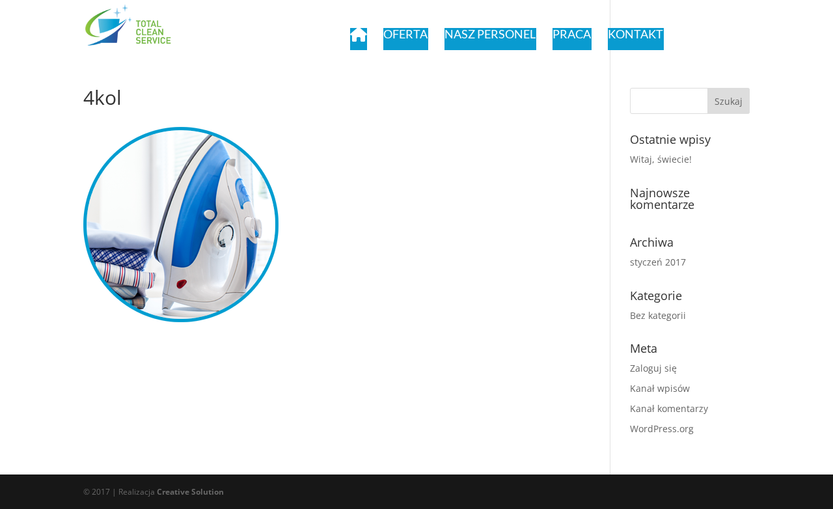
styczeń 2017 (658, 262)
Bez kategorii (658, 315)
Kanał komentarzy (669, 408)
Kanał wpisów (660, 388)
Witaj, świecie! (661, 159)
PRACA (572, 34)
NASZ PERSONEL (490, 34)
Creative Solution (190, 491)
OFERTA (405, 34)
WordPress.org (662, 428)
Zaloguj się (653, 368)
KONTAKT (635, 34)
